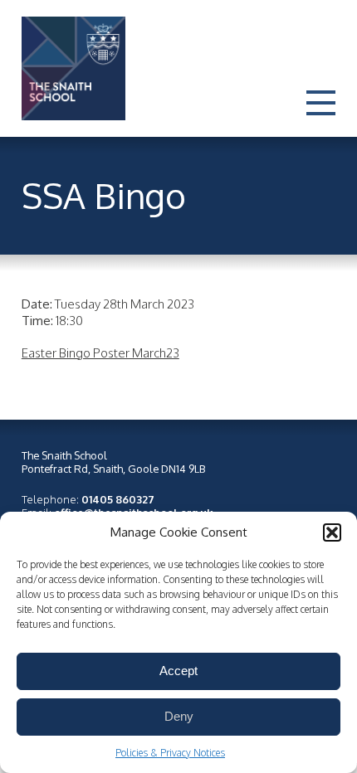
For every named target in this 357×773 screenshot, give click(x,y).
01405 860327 (117, 499)
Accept (178, 671)
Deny (178, 716)
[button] (332, 532)
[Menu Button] (320, 117)
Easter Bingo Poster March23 (100, 353)
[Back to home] (65, 68)
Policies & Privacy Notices (170, 752)
